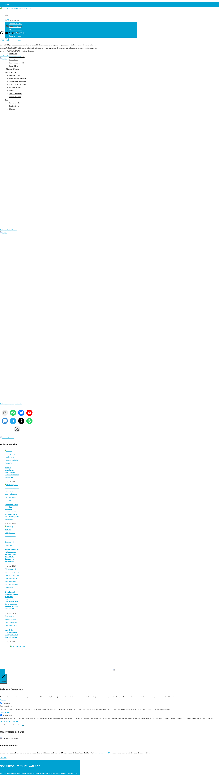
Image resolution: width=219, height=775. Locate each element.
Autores (3, 651)
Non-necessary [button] (5, 712)
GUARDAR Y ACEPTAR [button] (9, 721)
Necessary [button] (3, 700)
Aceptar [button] (64, 773)
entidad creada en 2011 (103, 753)
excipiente (52, 48)
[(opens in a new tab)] (12, 500)
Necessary (6, 703)
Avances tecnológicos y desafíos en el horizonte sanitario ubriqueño (12, 472)
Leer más (3, 758)
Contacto (3, 654)
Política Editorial (6, 657)
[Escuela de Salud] (7, 438)
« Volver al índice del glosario (10, 40)
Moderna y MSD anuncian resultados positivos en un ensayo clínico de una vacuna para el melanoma (12, 512)
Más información (74, 773)
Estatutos (122, 665)
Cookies (3, 661)
